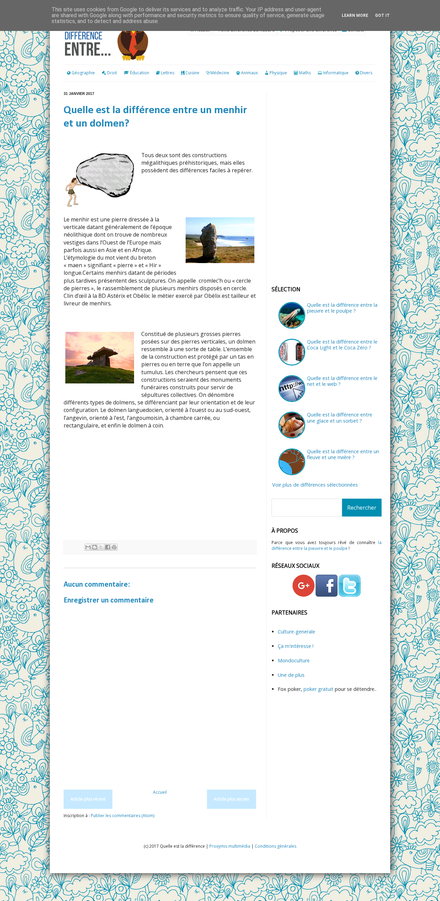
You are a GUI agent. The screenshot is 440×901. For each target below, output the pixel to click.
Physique (278, 73)
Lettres (167, 73)
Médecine (219, 73)
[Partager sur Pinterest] (114, 547)
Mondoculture (294, 660)
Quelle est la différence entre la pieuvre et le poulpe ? (342, 308)
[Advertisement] (160, 485)
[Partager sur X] (101, 547)
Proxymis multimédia (229, 846)
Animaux (249, 73)
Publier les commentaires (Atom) (122, 815)
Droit (111, 73)
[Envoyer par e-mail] (88, 547)
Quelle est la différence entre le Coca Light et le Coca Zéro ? (342, 344)
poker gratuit (319, 689)
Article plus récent (88, 799)
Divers (366, 73)
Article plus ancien (231, 799)
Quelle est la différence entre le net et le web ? (342, 381)
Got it (382, 15)
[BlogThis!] (94, 547)
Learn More (355, 15)
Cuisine (192, 73)
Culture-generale (296, 631)
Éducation (139, 73)
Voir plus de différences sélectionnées (315, 484)
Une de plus (291, 675)
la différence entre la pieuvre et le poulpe (327, 545)
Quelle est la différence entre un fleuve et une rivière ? (343, 454)
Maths (305, 73)
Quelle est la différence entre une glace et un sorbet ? (339, 417)
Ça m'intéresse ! (296, 646)
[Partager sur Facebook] (107, 547)
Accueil (160, 792)
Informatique (336, 73)
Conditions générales (275, 846)
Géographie (82, 73)
